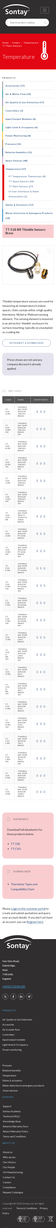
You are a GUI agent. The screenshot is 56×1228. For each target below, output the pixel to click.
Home (5, 42)
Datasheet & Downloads (26, 343)
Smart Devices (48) (16, 160)
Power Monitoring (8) (18, 135)
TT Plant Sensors (12, 45)
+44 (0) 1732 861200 (13, 986)
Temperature (30, 42)
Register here (35, 922)
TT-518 (15, 843)
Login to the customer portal (28, 908)
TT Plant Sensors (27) (21, 186)
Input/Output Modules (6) (20, 119)
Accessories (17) (15, 85)
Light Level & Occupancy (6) (21, 127)
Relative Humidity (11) (18, 152)
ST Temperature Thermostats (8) (27, 176)
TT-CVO (16, 849)
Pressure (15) (13, 144)
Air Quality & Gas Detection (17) (24, 102)
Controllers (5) (14, 110)
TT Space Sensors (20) (21, 181)
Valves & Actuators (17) (19, 204)
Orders (16, 42)
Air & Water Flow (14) (18, 94)
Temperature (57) (15, 169)
